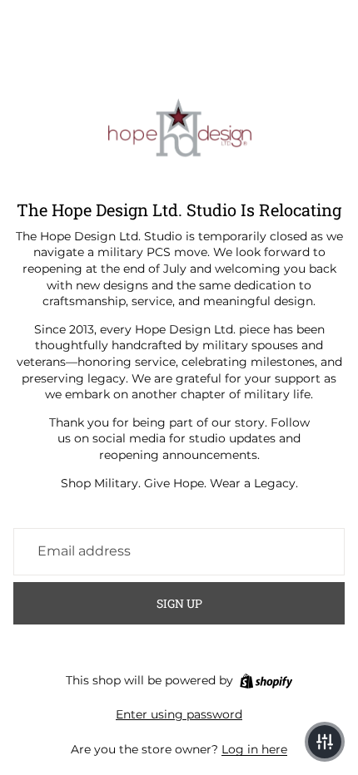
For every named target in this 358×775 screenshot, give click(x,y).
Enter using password (179, 714)
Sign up (179, 603)
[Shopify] (266, 681)
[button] (325, 742)
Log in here (254, 749)
